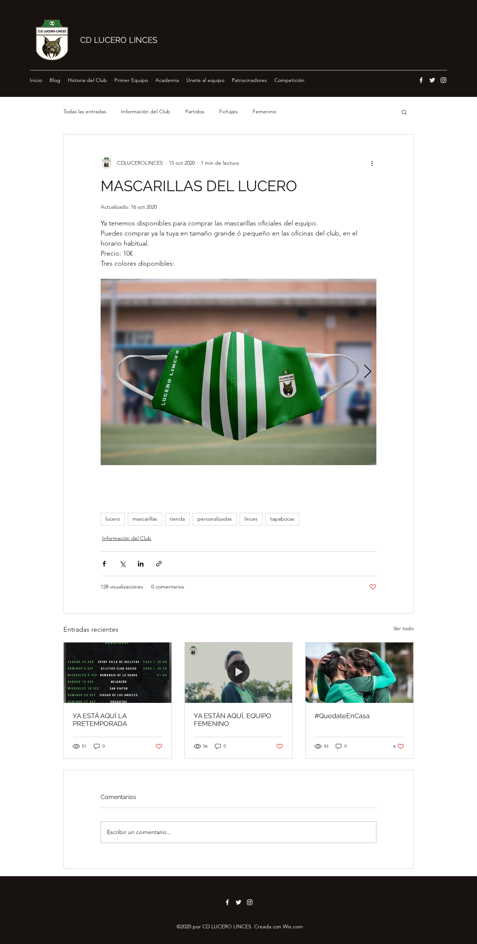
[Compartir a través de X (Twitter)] (122, 563)
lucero (112, 518)
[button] (404, 112)
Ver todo (404, 628)
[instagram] (443, 80)
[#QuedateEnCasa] (359, 673)
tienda (177, 518)
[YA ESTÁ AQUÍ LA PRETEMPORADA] (117, 673)
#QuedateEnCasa (342, 716)
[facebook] (421, 80)
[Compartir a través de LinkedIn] (140, 563)
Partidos (194, 111)
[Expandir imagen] (238, 372)
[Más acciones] (371, 162)
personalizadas (215, 518)
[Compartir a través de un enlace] (158, 563)
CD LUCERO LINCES (118, 40)
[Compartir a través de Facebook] (104, 563)
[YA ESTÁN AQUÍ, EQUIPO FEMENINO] (239, 673)
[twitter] (432, 80)
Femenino (264, 111)
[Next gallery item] (367, 372)
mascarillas (145, 518)
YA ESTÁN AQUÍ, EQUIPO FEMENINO (232, 719)
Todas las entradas (84, 111)
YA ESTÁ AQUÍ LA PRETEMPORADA (100, 719)
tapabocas (282, 518)
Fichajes (228, 111)
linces (251, 518)
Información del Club (145, 111)
